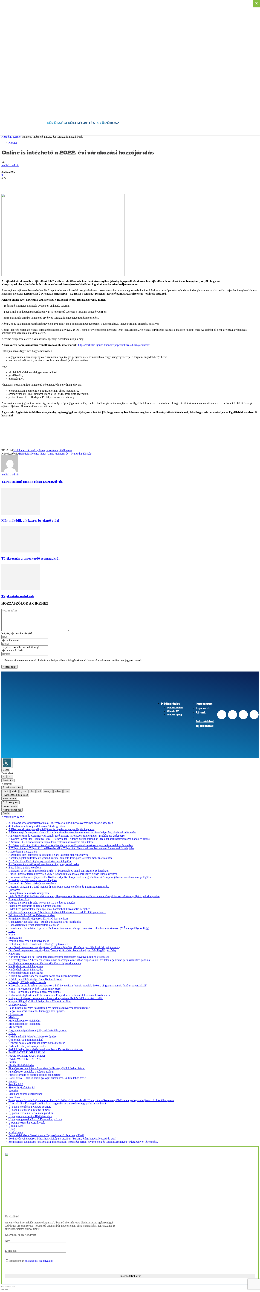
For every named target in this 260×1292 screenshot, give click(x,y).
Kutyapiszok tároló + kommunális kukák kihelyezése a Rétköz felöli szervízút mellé (55, 998)
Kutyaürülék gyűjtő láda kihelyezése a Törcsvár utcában (39, 1001)
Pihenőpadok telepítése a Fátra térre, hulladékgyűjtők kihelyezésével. (46, 1068)
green (23, 791)
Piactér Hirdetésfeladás (21, 1065)
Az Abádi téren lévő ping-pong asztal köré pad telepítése (39, 861)
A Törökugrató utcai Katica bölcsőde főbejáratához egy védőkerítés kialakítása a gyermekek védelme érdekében (70, 845)
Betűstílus (8, 780)
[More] (58, 183)
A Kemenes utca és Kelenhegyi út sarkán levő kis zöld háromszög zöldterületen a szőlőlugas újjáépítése (66, 835)
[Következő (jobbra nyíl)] (6, 1289)
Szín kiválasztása (12, 787)
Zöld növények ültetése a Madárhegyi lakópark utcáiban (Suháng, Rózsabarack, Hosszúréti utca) (62, 1138)
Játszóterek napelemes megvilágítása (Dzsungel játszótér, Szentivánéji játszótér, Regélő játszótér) (62, 950)
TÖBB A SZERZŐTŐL (48, 482)
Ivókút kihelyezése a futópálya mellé (28, 940)
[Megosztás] (9, 1286)
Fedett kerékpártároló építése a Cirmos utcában (34, 905)
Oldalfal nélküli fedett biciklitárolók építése (32, 1036)
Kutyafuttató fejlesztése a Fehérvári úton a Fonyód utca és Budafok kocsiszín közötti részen (59, 995)
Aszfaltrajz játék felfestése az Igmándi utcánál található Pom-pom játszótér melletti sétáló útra (60, 857)
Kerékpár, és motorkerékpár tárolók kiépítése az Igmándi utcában (44, 963)
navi (67, 791)
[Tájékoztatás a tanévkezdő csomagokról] (20, 551)
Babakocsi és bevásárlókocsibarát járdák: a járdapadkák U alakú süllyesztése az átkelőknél (58, 870)
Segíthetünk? (15, 1084)
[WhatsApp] (45, 183)
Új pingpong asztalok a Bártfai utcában (30, 1116)
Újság (11, 1128)
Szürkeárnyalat (10, 802)
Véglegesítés (15, 1132)
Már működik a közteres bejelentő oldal (30, 520)
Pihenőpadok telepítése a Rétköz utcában (31, 1071)
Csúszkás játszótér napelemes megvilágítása (32, 880)
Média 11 (13, 1017)
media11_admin (10, 165)
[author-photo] (9, 471)
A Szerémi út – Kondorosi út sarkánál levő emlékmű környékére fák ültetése (50, 842)
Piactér (12, 1061)
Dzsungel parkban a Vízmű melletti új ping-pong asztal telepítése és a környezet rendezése (58, 886)
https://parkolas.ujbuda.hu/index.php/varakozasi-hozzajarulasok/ (113, 344)
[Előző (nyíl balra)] (2, 1289)
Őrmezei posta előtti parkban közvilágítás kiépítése (36, 1042)
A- (4, 776)
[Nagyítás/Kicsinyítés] (2, 1286)
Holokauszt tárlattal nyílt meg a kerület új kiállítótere (42, 450)
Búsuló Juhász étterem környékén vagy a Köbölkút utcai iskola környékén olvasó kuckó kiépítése (62, 873)
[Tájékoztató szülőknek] (20, 589)
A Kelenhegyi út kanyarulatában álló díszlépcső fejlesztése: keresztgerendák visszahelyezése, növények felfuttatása (72, 832)
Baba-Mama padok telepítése (24, 867)
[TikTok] (243, 714)
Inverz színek (10, 806)
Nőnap (12, 1033)
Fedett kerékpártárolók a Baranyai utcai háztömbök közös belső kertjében (49, 908)
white (14, 791)
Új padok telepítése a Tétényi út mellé (29, 1109)
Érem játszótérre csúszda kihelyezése (29, 893)
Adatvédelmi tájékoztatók (22, 851)
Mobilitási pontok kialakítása (24, 1020)
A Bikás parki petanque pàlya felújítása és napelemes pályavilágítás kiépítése (51, 829)
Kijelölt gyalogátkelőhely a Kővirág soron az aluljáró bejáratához (44, 975)
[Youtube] (254, 714)
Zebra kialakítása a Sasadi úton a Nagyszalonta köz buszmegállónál (46, 1135)
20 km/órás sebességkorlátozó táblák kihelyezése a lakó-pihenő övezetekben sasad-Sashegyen (60, 822)
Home (11, 934)
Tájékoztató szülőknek (17, 596)
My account (15, 1026)
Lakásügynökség (17, 1004)
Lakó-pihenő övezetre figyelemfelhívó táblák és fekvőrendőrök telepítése (49, 1007)
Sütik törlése (9, 798)
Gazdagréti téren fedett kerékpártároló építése (33, 924)
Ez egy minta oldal (18, 899)
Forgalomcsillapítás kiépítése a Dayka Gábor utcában (38, 918)
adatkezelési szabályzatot (39, 1260)
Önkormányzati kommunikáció (25, 1039)
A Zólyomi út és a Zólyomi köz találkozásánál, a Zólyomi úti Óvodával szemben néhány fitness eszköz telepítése (71, 848)
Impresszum (15, 937)
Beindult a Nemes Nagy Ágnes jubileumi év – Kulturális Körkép (55, 453)
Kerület (17, 136)
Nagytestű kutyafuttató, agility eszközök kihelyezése (37, 1030)
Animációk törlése (12, 809)
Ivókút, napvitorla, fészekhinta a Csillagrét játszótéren (38, 944)
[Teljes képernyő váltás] (6, 1286)
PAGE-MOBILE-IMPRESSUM (26, 1052)
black (5, 791)
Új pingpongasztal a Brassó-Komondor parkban (35, 1119)
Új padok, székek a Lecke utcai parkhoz (30, 1113)
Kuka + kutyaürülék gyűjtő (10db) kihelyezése (34, 988)
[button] (20, 131)
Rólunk (12, 1081)
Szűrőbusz (14, 1097)
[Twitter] (20, 183)
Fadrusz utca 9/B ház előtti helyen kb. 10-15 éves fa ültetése (41, 902)
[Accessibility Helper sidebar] (7, 763)
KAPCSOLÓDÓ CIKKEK (17, 482)
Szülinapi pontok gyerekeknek (25, 1093)
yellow (58, 791)
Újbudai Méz (15, 1125)
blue (32, 791)
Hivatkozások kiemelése (15, 795)
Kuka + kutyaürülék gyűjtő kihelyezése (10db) (34, 991)
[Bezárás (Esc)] (13, 1286)
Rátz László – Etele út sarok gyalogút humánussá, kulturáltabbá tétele (47, 1077)
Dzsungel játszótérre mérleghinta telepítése (32, 883)
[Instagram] (232, 714)
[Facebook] (254, 113)
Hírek (11, 931)
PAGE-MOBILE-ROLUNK (24, 1058)
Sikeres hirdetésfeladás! (21, 1087)
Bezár (6, 770)
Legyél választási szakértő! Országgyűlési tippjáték (36, 1010)
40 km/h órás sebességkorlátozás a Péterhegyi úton (36, 826)
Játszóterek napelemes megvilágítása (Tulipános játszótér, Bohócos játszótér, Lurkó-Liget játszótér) (64, 947)
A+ (10, 776)
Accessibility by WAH (14, 816)
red (39, 791)
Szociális (13, 1090)
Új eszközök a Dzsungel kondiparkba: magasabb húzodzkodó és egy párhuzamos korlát (57, 1103)
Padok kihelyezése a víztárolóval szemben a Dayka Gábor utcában (45, 1049)
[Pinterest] (33, 183)
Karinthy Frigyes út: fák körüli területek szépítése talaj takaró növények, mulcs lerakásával (58, 956)
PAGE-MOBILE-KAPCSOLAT (26, 1055)
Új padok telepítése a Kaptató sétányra (29, 1106)
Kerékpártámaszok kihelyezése (25, 966)
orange (47, 791)
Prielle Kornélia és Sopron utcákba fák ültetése (34, 1074)
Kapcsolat (14, 953)
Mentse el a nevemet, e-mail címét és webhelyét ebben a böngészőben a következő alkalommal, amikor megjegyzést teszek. (74, 660)
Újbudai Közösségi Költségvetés (26, 1122)
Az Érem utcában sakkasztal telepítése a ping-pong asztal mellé (43, 864)
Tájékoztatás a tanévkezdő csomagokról (30, 558)
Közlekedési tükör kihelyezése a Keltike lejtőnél (35, 979)
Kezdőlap (6, 136)
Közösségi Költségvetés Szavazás (27, 982)
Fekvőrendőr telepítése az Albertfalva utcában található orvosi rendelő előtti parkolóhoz (57, 912)
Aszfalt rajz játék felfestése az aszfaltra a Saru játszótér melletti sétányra (48, 854)
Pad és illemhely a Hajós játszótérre (28, 1046)
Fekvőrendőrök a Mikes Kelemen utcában (31, 915)
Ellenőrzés (14, 889)
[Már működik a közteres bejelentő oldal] (20, 513)
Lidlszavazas (15, 1014)
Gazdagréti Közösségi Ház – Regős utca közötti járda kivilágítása (44, 921)
